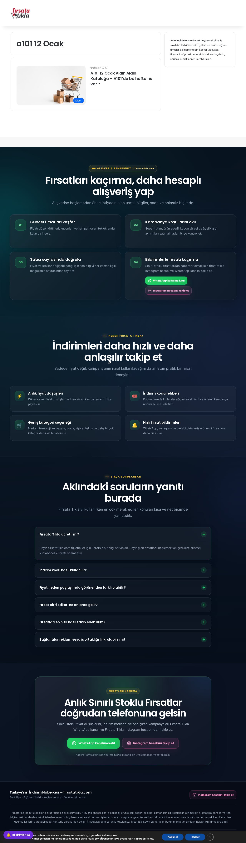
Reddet (195, 837)
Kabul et (173, 837)
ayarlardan (126, 838)
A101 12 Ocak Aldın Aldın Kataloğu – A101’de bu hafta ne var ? (121, 78)
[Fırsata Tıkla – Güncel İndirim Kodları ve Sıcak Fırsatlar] (20, 13)
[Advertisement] (161, 12)
